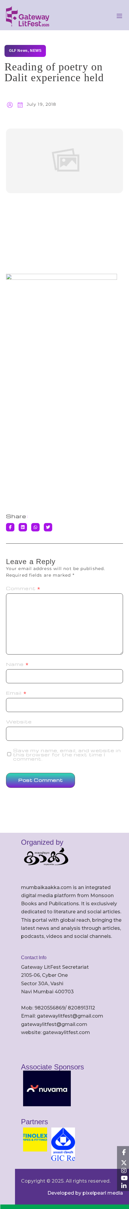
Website (19, 722)
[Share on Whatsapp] (35, 527)
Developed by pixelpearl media (85, 1193)
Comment (23, 588)
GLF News (18, 50)
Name (17, 664)
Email (16, 693)
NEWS (35, 50)
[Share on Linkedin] (23, 527)
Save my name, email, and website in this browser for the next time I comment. (67, 754)
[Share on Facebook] (10, 527)
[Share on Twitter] (48, 527)
